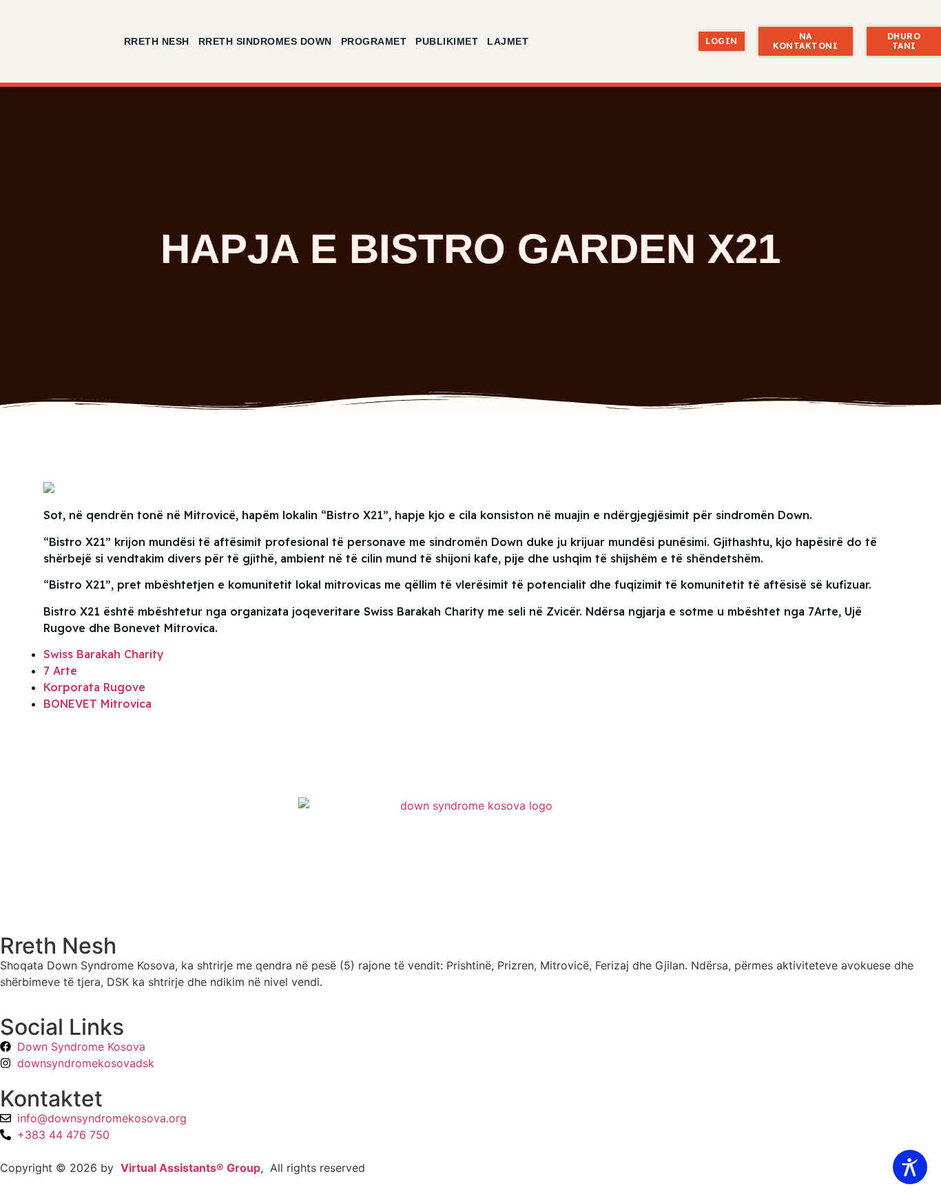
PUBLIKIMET (446, 41)
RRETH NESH (156, 41)
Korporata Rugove (94, 687)
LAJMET (507, 41)
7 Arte (60, 670)
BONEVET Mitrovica (97, 704)
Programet (374, 41)
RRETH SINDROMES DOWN (265, 41)
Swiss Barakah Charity (103, 654)
